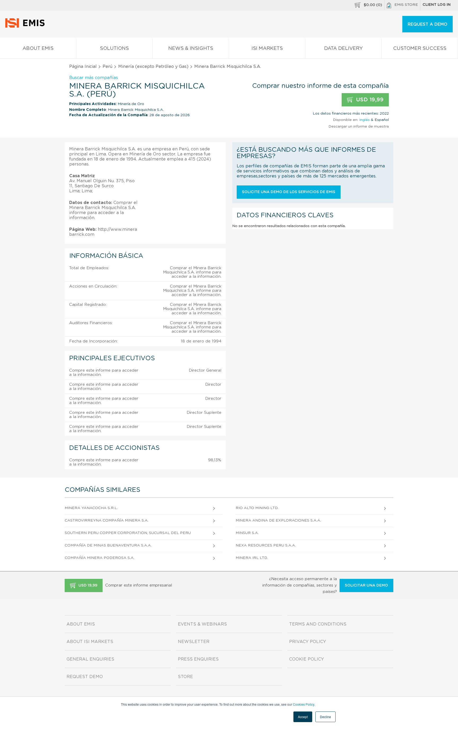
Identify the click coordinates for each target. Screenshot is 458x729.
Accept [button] (303, 716)
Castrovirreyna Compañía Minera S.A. (106, 520)
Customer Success (419, 48)
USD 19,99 (369, 99)
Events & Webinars (202, 624)
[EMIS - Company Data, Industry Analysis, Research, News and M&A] (26, 26)
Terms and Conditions (317, 624)
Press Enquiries (198, 659)
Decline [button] (325, 716)
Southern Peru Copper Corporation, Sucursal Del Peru (128, 533)
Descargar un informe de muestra (358, 126)
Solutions (114, 48)
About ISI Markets (90, 642)
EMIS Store (406, 5)
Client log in (436, 5)
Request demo (85, 677)
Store (185, 677)
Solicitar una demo (366, 585)
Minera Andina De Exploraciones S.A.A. (278, 520)
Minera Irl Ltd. (252, 558)
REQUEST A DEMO (427, 24)
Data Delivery (343, 48)
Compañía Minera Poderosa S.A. (99, 558)
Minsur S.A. (247, 533)
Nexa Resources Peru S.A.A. (266, 545)
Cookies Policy (303, 704)
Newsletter (193, 642)
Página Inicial (83, 66)
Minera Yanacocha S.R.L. (91, 508)
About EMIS (38, 48)
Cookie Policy (306, 659)
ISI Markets (267, 48)
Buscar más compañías (93, 78)
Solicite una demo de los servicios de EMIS (288, 192)
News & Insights (190, 48)
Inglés (364, 120)
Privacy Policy (307, 642)
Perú (107, 66)
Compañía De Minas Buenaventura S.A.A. (108, 545)
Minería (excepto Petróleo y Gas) (153, 66)
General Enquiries (90, 659)
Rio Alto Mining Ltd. (257, 508)
